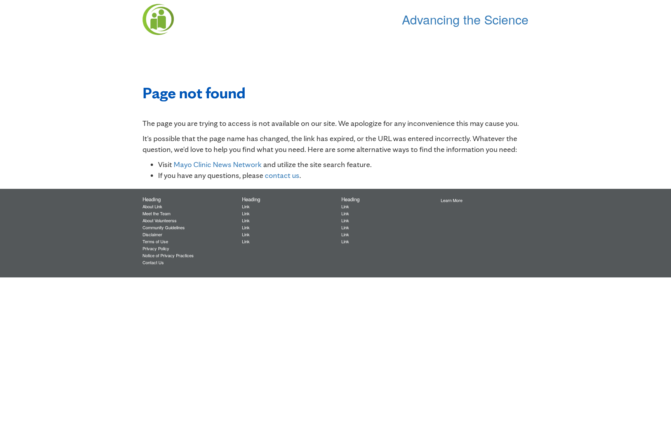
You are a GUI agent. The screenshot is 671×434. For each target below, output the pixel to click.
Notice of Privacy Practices (168, 255)
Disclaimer (152, 234)
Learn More (451, 200)
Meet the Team (156, 213)
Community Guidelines (164, 227)
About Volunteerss (160, 220)
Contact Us (153, 262)
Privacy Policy (156, 248)
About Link (152, 206)
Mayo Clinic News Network (218, 164)
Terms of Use (155, 241)
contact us (282, 175)
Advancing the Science (465, 19)
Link (246, 206)
